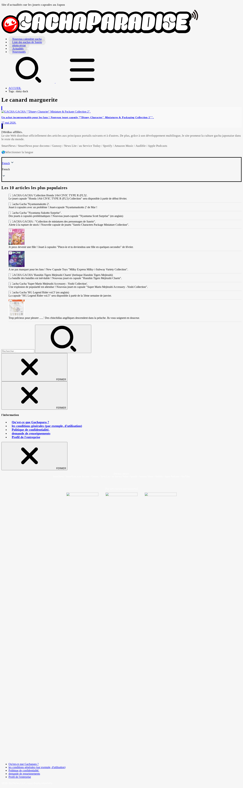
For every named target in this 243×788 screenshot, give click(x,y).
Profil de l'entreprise (26, 437)
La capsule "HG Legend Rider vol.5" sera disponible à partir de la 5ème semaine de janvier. (60, 295)
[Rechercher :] (18, 350)
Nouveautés (19, 51)
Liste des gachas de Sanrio (27, 42)
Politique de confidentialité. (30, 429)
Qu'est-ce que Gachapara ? (30, 422)
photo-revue (19, 45)
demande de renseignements (31, 433)
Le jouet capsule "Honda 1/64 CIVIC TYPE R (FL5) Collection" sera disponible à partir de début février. (68, 198)
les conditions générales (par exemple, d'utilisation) (47, 426)
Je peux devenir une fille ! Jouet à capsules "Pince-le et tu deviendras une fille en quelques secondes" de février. (71, 246)
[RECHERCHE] (28, 82)
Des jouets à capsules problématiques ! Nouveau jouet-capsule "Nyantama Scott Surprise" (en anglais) (66, 215)
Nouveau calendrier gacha (27, 38)
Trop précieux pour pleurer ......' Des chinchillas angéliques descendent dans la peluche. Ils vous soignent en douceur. (74, 317)
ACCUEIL (15, 88)
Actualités (17, 48)
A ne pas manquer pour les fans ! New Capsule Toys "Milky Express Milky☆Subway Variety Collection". (68, 269)
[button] (121, 169)
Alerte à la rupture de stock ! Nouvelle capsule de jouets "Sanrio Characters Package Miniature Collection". (69, 224)
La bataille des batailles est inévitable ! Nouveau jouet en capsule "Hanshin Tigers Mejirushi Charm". (65, 278)
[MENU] (82, 82)
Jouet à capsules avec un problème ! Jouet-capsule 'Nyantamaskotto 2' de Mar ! (53, 207)
